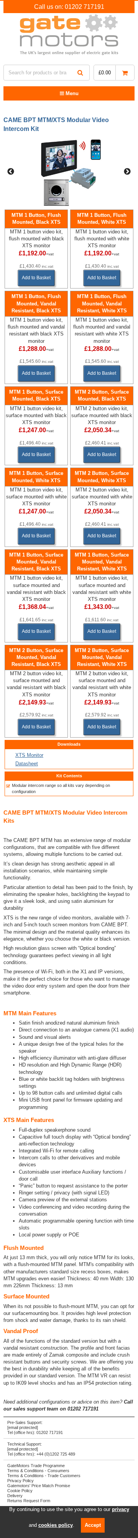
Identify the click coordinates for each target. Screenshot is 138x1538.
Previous (11, 172)
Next (127, 172)
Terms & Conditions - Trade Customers (43, 1475)
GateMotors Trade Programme (36, 1465)
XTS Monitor (29, 755)
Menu (71, 93)
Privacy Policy (20, 1480)
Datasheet (26, 763)
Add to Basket (36, 277)
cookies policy (55, 1525)
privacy (120, 1509)
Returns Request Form (28, 1500)
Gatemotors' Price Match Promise (38, 1485)
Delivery (15, 1495)
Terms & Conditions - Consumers (38, 1470)
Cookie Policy (20, 1490)
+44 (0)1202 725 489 (55, 1454)
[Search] (80, 72)
